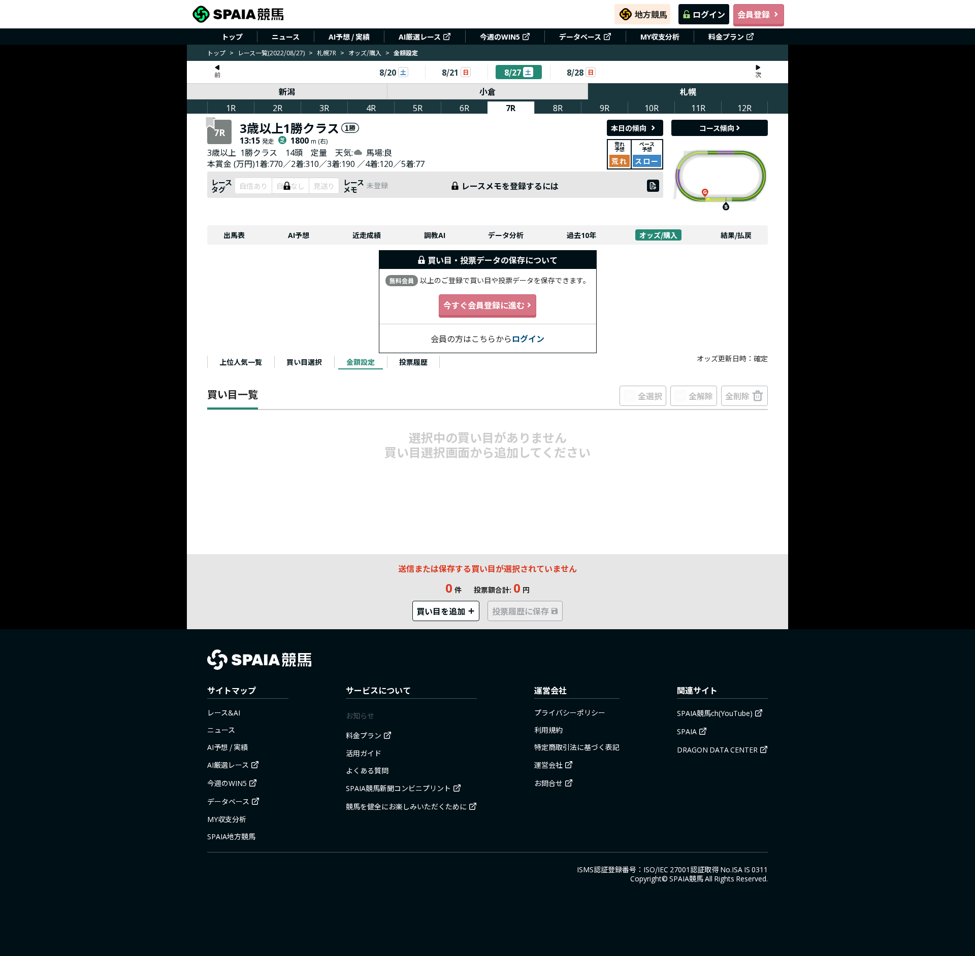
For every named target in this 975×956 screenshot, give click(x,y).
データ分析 (506, 235)
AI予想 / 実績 (349, 36)
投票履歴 (413, 361)
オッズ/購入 (364, 52)
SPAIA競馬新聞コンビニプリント (398, 788)
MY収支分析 (659, 36)
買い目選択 (304, 361)
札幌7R (326, 52)
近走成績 (366, 235)
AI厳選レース (420, 36)
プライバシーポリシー (569, 712)
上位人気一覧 (240, 361)
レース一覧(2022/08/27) (271, 52)
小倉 (487, 91)
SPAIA (687, 731)
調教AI (434, 235)
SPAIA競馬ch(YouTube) (715, 713)
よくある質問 (367, 770)
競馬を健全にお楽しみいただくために (406, 806)
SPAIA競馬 (686, 878)
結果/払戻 (736, 235)
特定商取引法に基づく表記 (577, 746)
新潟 (287, 91)
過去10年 (581, 235)
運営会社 (548, 765)
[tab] (240, 361)
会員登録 (753, 14)
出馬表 (234, 235)
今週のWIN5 (500, 36)
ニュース (286, 36)
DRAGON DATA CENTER (717, 749)
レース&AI (223, 712)
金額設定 (360, 361)
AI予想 (298, 235)
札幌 (688, 91)
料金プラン (726, 36)
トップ (232, 36)
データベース (580, 36)
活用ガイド (363, 753)
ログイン (709, 14)
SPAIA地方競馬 (231, 836)
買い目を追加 (440, 611)
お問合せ (548, 783)
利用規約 (548, 729)
